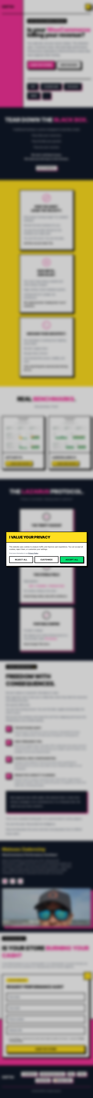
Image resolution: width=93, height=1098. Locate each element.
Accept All (72, 559)
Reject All (21, 559)
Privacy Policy (33, 553)
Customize (46, 559)
